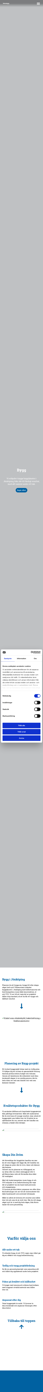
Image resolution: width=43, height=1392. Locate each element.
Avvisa (21, 738)
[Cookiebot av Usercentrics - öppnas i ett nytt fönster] (30, 652)
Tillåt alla (21, 725)
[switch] (37, 702)
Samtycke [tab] (8, 658)
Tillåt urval (22, 732)
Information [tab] (21, 658)
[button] (38, 3)
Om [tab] (35, 658)
